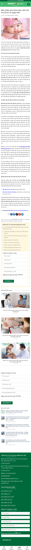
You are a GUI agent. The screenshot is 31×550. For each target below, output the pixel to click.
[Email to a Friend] (17, 214)
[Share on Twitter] (14, 214)
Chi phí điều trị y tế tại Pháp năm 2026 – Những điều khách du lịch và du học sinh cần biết (18, 441)
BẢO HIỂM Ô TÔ (5, 494)
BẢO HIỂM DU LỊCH (6, 491)
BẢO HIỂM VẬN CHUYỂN (8, 505)
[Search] (28, 4)
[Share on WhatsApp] (8, 214)
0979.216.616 (6, 463)
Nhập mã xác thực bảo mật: (10, 274)
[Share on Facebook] (11, 214)
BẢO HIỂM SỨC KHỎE (17, 219)
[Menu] (2, 4)
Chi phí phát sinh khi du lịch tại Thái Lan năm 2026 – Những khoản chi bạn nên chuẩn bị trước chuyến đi (18, 418)
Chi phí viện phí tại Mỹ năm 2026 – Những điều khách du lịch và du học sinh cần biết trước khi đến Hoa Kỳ (17, 434)
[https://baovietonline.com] (15, 4)
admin (16, 15)
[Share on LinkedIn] (22, 214)
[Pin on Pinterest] (19, 214)
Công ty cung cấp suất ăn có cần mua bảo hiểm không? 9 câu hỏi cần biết (17, 411)
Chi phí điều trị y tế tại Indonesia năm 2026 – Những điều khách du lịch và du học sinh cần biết (18, 426)
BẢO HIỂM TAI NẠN (6, 499)
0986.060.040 (6, 476)
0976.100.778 (6, 470)
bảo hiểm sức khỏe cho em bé (15, 221)
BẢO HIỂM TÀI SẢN (6, 502)
